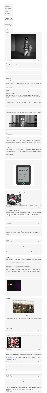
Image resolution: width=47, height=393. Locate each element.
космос (15, 205)
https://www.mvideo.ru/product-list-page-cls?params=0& (11, 163)
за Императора (22, 96)
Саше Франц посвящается (21, 131)
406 (38, 97)
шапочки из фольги (36, 131)
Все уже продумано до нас (13, 96)
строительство (11, 23)
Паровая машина (24, 205)
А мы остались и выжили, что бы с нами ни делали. (11, 359)
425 (38, 391)
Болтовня (7, 18)
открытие (11, 25)
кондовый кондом (11, 19)
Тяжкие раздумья (10, 156)
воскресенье (10, 142)
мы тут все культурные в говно (10, 131)
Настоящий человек (9, 375)
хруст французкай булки (23, 142)
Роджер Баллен (31, 186)
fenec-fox (8, 376)
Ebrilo (7, 349)
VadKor (8, 391)
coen (7, 60)
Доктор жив (10, 205)
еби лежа (8, 20)
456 (38, 134)
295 (38, 361)
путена (33, 186)
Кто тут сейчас (7, 29)
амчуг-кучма (6, 20)
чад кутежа (16, 142)
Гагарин (14, 205)
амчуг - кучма (10, 20)
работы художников (26, 131)
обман (19, 142)
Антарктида (18, 131)
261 (38, 330)
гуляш (27, 186)
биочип (20, 186)
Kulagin (8, 223)
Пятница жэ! (6, 24)
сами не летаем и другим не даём (36, 205)
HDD (33, 131)
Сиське (7, 68)
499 (38, 275)
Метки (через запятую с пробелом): (32, 142)
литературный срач (23, 186)
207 (38, 349)
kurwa (26, 142)
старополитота (17, 205)
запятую (17, 96)
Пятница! (7, 32)
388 (38, 207)
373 (38, 87)
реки (17, 142)
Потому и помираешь (28, 205)
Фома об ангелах (9, 80)
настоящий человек (20, 205)
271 (38, 241)
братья (35, 142)
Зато (6, 63)
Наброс (29, 186)
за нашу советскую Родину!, (30, 131)
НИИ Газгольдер (9, 25)
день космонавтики (31, 205)
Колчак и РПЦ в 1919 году (10, 215)
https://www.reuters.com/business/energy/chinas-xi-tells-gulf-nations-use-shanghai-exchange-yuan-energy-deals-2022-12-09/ (18, 91)
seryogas (8, 241)
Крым (13, 131)
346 (38, 223)
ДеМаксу (7, 160)
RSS (5, 30)
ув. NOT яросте (39, 131)
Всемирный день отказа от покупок (34, 96)
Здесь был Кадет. (38, 96)
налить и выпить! (8, 96)
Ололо (14, 142)
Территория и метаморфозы (10, 147)
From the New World (27, 96)
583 (38, 376)
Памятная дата (15, 131)
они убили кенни (8, 24)
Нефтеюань (7, 90)
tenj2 (7, 97)
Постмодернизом (8, 298)
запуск (10, 24)
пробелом (19, 96)
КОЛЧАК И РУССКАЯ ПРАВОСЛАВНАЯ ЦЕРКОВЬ (13, 210)
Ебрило (30, 96)
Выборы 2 (7, 137)
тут (6, 369)
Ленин (20, 142)
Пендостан (24, 96)
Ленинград (8, 142)
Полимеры (9, 23)
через (15, 96)
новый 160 (7, 257)
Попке (7, 70)
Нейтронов (8, 330)
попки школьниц (8, 19)
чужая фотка (12, 205)
